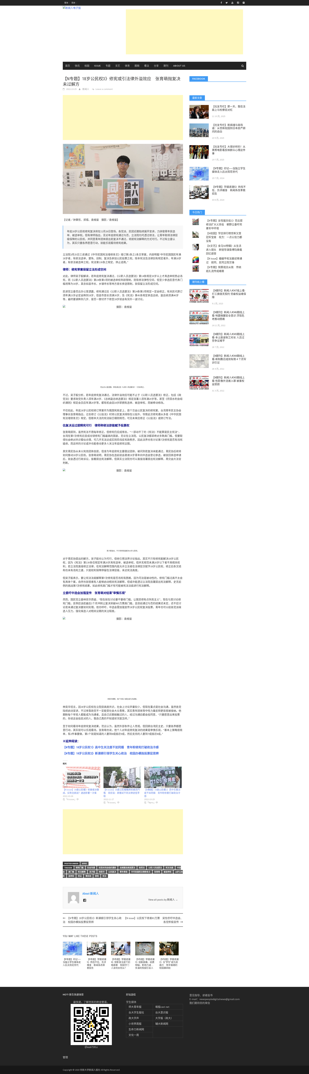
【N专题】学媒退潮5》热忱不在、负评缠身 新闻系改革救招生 (229, 190)
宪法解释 (82, 872)
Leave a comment (104, 89)
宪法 (104, 876)
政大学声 (134, 1018)
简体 (73, 3)
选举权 (71, 876)
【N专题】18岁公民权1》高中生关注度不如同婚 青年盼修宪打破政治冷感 (111, 747)
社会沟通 (91, 867)
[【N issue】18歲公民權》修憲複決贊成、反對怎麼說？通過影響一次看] (81, 777)
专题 (108, 65)
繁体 (66, 3)
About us (179, 65)
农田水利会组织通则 (107, 867)
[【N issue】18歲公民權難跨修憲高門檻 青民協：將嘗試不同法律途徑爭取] (122, 777)
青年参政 (123, 872)
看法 (146, 65)
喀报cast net (162, 1006)
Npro (84, 863)
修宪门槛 (80, 867)
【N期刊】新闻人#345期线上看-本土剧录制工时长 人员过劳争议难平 (228, 337)
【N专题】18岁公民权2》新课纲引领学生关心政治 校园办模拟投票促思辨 (111, 753)
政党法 (142, 867)
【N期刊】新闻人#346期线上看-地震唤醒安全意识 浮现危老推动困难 (228, 316)
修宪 (97, 876)
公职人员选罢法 (155, 867)
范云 (80, 876)
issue (97, 65)
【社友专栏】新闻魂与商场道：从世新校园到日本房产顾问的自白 (228, 128)
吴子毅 (92, 872)
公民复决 (112, 872)
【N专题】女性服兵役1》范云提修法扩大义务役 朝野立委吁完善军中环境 (224, 224)
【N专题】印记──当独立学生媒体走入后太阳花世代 (72, 962)
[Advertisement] (184, 31)
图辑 (137, 65)
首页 (67, 65)
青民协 (88, 876)
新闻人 (85, 89)
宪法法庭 (169, 867)
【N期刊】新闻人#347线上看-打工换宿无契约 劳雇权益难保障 (229, 294)
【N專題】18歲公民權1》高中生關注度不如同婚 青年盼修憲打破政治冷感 (162, 793)
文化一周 (134, 1035)
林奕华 (102, 872)
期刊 (166, 65)
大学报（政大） (164, 1018)
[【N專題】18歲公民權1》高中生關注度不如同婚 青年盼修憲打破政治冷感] (163, 777)
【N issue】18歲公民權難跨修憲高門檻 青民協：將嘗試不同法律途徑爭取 (121, 793)
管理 (65, 1057)
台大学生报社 (136, 1012)
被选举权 (167, 872)
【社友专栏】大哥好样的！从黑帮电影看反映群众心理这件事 (228, 150)
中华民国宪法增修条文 (140, 872)
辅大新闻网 (161, 1023)
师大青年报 (135, 1006)
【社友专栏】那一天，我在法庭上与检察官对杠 (228, 108)
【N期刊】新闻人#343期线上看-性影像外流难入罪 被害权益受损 (228, 381)
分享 (156, 65)
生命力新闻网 (136, 1029)
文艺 (117, 65)
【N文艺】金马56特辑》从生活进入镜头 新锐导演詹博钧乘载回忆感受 (224, 249)
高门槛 (71, 872)
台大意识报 (161, 1012)
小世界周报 (135, 1023)
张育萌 (157, 872)
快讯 (77, 65)
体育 (127, 65)
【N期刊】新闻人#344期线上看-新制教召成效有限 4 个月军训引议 (229, 359)
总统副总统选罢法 (127, 867)
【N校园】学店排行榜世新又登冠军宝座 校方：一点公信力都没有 (224, 237)
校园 (86, 65)
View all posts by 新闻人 (163, 899)
